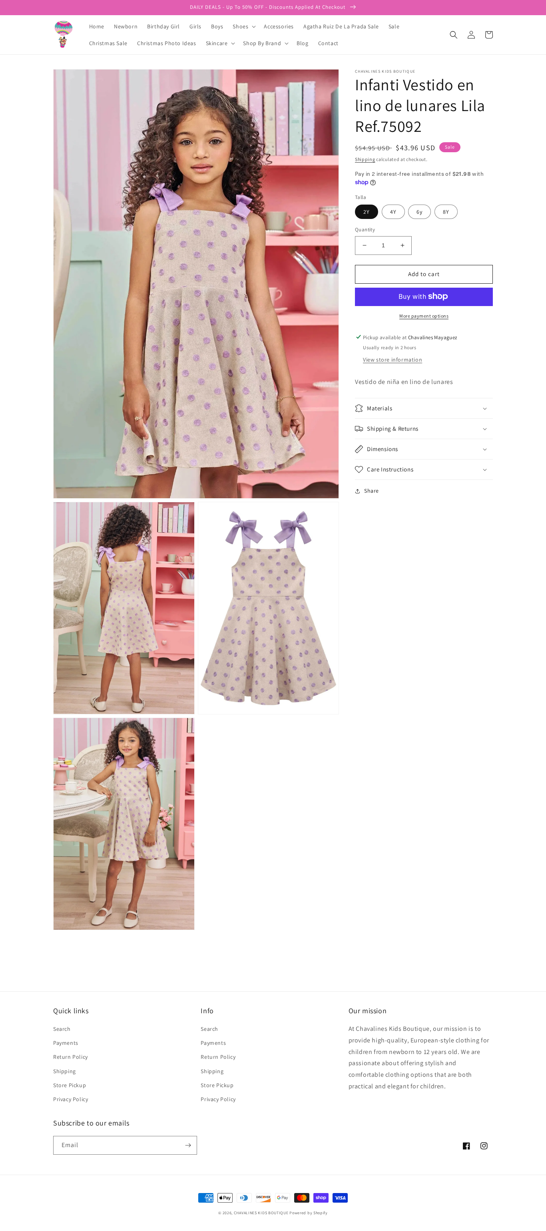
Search (62, 1028)
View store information (392, 359)
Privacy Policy (70, 1099)
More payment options (423, 315)
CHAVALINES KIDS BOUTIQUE (261, 1212)
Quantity (365, 229)
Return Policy (70, 1056)
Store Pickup (69, 1085)
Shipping (365, 159)
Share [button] (371, 490)
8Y (446, 211)
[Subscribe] (188, 1145)
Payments (65, 1042)
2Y (366, 211)
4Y (393, 211)
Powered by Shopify (308, 1212)
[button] (243, 26)
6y (419, 211)
